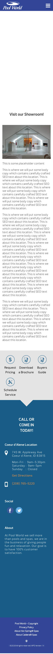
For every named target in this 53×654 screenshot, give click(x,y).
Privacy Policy (26, 627)
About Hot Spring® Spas (26, 631)
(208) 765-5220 (23, 483)
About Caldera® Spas (26, 634)
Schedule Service (10, 392)
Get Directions (22, 475)
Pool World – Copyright (26, 623)
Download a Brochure (26, 370)
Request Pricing (10, 370)
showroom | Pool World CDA (12, 5)
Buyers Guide (42, 370)
